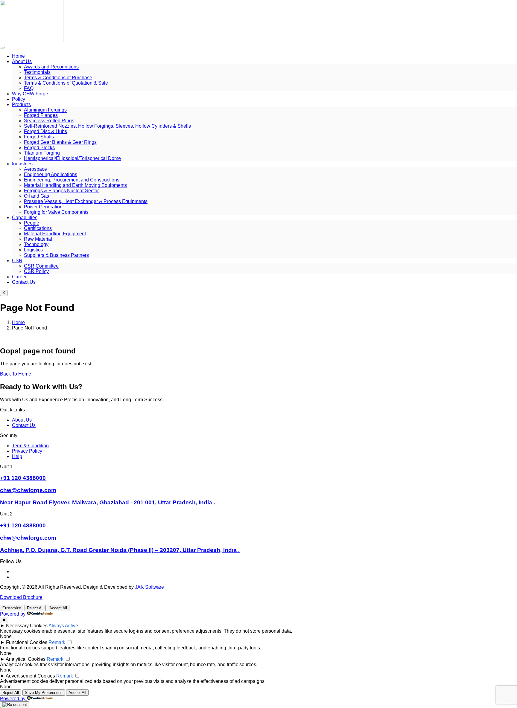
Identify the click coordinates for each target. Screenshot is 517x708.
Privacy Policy (27, 451)
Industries (22, 163)
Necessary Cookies (27, 625)
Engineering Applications (50, 174)
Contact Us (24, 282)
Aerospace (35, 169)
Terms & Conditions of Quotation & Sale (66, 83)
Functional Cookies (26, 642)
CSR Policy (36, 271)
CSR (17, 260)
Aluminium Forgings (45, 109)
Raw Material (38, 239)
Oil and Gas (36, 196)
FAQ (29, 88)
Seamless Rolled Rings (49, 120)
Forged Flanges (41, 115)
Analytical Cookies (25, 659)
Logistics (33, 249)
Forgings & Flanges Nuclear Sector (61, 190)
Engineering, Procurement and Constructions (71, 179)
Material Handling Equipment (55, 233)
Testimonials (37, 72)
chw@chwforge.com (28, 490)
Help (17, 456)
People (31, 222)
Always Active (63, 625)
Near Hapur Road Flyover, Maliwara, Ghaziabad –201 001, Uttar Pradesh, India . (107, 502)
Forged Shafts (39, 136)
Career (19, 276)
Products (21, 104)
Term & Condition (30, 445)
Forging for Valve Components (56, 212)
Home (18, 56)
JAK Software (149, 587)
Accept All (58, 608)
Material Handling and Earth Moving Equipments (75, 185)
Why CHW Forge (30, 93)
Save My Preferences (44, 692)
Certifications (38, 228)
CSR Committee (41, 265)
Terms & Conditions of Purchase (58, 77)
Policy (18, 99)
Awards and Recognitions (51, 66)
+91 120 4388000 (23, 478)
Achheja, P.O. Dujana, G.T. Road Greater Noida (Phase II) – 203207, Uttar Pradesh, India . (120, 550)
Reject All (35, 608)
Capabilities (24, 217)
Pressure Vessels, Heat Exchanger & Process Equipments (86, 201)
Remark (56, 642)
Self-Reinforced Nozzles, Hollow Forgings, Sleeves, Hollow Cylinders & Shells (107, 126)
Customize (11, 608)
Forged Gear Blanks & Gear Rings (60, 142)
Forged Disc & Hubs (45, 131)
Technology (36, 244)
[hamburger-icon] (2, 47)
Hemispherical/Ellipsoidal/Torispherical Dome (72, 158)
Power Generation (43, 206)
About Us (22, 61)
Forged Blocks (39, 147)
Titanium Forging (42, 152)
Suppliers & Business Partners (56, 255)
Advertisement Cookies (30, 675)
